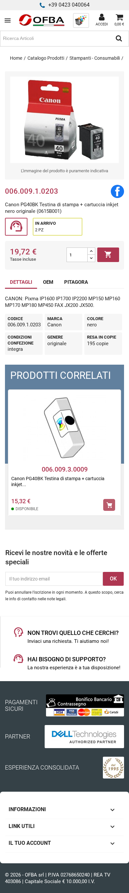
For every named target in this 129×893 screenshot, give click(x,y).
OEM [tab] (48, 282)
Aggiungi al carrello (108, 254)
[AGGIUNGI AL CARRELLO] (109, 505)
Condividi (117, 191)
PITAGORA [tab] (76, 282)
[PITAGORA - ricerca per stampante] (81, 20)
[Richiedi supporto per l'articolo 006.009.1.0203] (16, 227)
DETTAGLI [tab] (21, 282)
